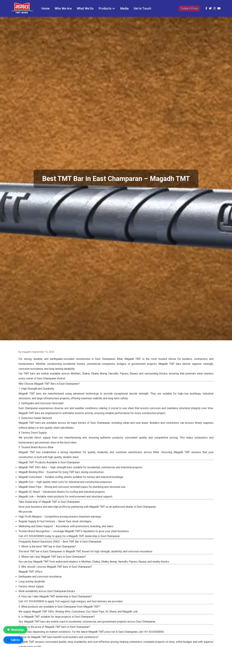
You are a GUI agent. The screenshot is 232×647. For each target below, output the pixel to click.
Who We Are (63, 8)
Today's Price (189, 8)
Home (45, 8)
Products (105, 8)
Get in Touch (142, 8)
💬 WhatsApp (15, 629)
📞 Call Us (13, 640)
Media (124, 8)
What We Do (85, 8)
